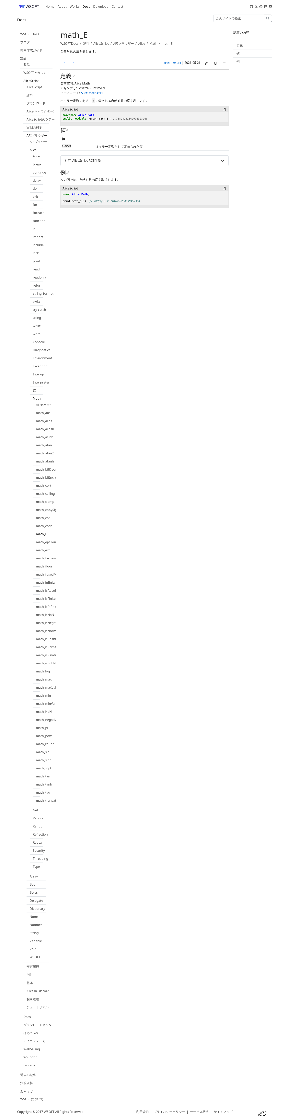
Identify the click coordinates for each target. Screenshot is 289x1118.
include (38, 245)
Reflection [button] (40, 834)
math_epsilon (46, 542)
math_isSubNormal (50, 663)
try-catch (39, 309)
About (62, 6)
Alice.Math (44, 405)
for (35, 204)
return (37, 285)
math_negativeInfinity (52, 720)
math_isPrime (46, 647)
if (34, 229)
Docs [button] (27, 1017)
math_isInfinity (47, 606)
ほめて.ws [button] (30, 1033)
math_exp (43, 550)
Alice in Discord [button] (38, 991)
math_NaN (44, 711)
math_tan (43, 776)
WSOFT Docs (29, 34)
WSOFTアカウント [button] (36, 73)
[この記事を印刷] (215, 63)
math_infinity (45, 582)
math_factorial (47, 558)
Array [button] (34, 876)
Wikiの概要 (34, 127)
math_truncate (47, 800)
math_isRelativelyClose (53, 655)
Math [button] (37, 398)
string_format (43, 293)
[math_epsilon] (73, 63)
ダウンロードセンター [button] (39, 1025)
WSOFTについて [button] (31, 1099)
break (37, 164)
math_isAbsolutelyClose (53, 590)
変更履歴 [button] (33, 967)
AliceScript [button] (31, 81)
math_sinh (44, 760)
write (36, 334)
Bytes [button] (34, 892)
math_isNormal (47, 631)
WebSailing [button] (31, 1049)
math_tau (43, 792)
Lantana (29, 1065)
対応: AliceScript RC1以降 (82, 160)
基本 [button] (30, 983)
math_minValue (47, 703)
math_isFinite (46, 598)
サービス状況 (199, 1112)
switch (37, 301)
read (36, 269)
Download (101, 6)
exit (35, 196)
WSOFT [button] (35, 957)
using (37, 318)
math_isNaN (45, 615)
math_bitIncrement (50, 477)
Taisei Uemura (171, 63)
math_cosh (44, 526)
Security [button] (39, 850)
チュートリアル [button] (38, 1007)
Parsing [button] (38, 818)
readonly (39, 277)
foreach (38, 213)
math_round (45, 744)
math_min (43, 695)
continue (39, 172)
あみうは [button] (26, 1091)
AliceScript (34, 87)
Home (49, 6)
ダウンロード (36, 103)
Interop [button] (38, 374)
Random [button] (39, 826)
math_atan (44, 445)
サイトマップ (223, 1112)
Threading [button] (40, 858)
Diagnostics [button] (41, 350)
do (35, 188)
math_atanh (45, 461)
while (37, 326)
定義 (240, 45)
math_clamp (45, 502)
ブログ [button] (25, 42)
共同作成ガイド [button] (31, 50)
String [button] (34, 933)
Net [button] (35, 810)
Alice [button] (33, 150)
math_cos (43, 518)
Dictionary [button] (37, 908)
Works (74, 6)
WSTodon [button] (30, 1057)
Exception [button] (40, 366)
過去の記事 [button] (28, 1075)
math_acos (44, 421)
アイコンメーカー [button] (36, 1041)
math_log (43, 671)
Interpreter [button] (41, 382)
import (38, 237)
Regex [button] (37, 842)
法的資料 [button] (26, 1083)
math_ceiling (45, 493)
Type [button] (36, 866)
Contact (117, 6)
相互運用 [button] (33, 999)
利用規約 (142, 1112)
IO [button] (34, 390)
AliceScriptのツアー (41, 119)
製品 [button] (23, 58)
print (36, 261)
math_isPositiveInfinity (53, 639)
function (39, 221)
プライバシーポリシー (169, 1112)
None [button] (34, 917)
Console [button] (39, 342)
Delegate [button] (36, 900)
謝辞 (30, 95)
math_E (41, 534)
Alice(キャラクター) (40, 111)
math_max (44, 679)
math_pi (42, 728)
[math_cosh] (64, 63)
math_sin (43, 752)
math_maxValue (48, 687)
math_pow (44, 736)
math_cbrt (43, 485)
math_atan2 (45, 453)
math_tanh (44, 784)
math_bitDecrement (51, 469)
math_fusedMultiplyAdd (54, 574)
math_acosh (45, 429)
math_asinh (44, 437)
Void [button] (33, 949)
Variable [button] (36, 941)
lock (36, 253)
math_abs (43, 413)
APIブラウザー (40, 142)
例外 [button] (30, 975)
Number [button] (36, 925)
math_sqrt (43, 768)
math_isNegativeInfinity (53, 623)
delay (37, 180)
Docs (86, 6)
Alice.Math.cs (90, 93)
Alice (36, 156)
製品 (26, 64)
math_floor (44, 566)
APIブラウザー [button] (37, 135)
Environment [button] (42, 358)
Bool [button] (33, 884)
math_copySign (47, 510)
